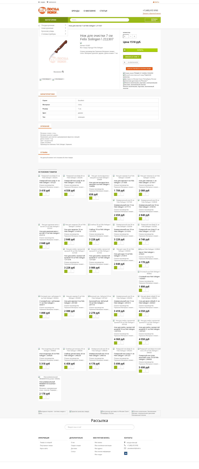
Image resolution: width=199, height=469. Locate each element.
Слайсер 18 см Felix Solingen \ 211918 (99, 230)
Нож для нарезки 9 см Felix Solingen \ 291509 (74, 302)
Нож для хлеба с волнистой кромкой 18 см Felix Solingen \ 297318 (124, 329)
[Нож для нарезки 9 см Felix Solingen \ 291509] (74, 297)
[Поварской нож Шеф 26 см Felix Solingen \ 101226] (74, 176)
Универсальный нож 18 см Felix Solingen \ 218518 (149, 206)
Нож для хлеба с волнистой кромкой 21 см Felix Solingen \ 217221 (99, 257)
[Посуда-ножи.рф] (48, 10)
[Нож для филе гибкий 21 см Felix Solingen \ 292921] (149, 297)
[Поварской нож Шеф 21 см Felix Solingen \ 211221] (149, 225)
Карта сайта (44, 448)
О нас (73, 442)
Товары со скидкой (46, 442)
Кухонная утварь (47, 31)
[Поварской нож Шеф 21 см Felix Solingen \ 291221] (124, 349)
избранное (52, 2)
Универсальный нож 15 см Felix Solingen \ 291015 (124, 302)
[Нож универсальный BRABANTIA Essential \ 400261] (49, 378)
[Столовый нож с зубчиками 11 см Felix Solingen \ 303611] (49, 297)
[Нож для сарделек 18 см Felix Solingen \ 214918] (74, 225)
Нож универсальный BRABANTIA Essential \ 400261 (47, 383)
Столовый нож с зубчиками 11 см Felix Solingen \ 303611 (49, 303)
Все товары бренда (86, 47)
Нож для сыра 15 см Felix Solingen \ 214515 (123, 255)
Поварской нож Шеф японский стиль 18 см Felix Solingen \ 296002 (148, 357)
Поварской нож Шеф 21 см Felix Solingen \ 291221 (124, 354)
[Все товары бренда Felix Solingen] (99, 43)
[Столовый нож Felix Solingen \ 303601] (149, 272)
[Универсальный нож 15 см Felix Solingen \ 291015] (124, 297)
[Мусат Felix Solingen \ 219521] (149, 249)
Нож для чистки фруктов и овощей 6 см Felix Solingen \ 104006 (99, 184)
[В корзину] (40, 194)
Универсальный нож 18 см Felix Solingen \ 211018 (124, 230)
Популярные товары (46, 445)
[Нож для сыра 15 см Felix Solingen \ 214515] (124, 250)
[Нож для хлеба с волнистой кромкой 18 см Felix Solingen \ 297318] (124, 322)
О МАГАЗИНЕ (90, 11)
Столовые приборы (48, 34)
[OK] (131, 427)
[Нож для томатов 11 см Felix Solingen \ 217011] (149, 176)
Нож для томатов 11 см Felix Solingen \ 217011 (147, 181)
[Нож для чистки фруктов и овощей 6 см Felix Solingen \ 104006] (99, 177)
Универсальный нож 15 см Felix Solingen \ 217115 (124, 206)
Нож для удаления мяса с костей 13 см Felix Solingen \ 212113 (49, 233)
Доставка (74, 448)
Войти (157, 2)
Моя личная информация (102, 451)
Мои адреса (98, 448)
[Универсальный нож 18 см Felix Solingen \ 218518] (149, 201)
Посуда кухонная (47, 25)
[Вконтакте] (125, 453)
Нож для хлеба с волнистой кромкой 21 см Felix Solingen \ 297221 (149, 329)
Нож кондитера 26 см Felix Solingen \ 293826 (49, 354)
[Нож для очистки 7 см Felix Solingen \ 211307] (46, 80)
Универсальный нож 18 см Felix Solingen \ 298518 (99, 354)
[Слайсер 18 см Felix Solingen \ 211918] (99, 225)
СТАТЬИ (103, 11)
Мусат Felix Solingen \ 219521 (146, 253)
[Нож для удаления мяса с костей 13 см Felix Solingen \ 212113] (49, 226)
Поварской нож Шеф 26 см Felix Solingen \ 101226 (74, 181)
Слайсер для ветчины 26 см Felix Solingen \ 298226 (74, 354)
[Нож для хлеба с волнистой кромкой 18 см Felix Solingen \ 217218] (74, 251)
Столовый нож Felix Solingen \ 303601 (149, 277)
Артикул (82, 45)
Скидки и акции (76, 445)
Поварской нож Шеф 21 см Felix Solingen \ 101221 (49, 181)
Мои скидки (98, 454)
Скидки (42, 2)
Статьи (73, 451)
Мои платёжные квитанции (103, 445)
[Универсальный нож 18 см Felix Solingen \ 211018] (124, 225)
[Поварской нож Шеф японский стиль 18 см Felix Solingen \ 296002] (149, 350)
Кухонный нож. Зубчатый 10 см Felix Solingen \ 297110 (98, 303)
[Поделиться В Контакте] (39, 166)
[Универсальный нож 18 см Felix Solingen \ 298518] (99, 349)
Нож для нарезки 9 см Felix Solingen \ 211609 (124, 181)
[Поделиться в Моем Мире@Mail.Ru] (43, 166)
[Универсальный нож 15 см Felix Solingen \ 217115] (124, 201)
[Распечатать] (48, 166)
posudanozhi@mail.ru (134, 448)
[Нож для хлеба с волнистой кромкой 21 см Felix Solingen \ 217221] (99, 251)
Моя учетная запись (101, 438)
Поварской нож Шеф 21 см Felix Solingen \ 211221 (149, 230)
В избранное (133, 62)
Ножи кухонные (47, 28)
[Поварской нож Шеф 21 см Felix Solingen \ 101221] (49, 176)
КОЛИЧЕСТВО (126, 32)
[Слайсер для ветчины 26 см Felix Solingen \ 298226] (74, 349)
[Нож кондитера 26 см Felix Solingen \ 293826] (49, 349)
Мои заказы (98, 442)
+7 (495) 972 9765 (150, 10)
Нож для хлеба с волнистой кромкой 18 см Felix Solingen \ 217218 (74, 257)
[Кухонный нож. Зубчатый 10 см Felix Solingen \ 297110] (99, 297)
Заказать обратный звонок (152, 13)
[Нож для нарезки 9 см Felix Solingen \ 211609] (124, 176)
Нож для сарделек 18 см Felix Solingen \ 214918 (73, 230)
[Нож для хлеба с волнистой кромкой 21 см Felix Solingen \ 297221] (149, 322)
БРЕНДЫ (75, 11)
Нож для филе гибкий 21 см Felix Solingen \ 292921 (149, 302)
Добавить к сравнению (47, 194)
